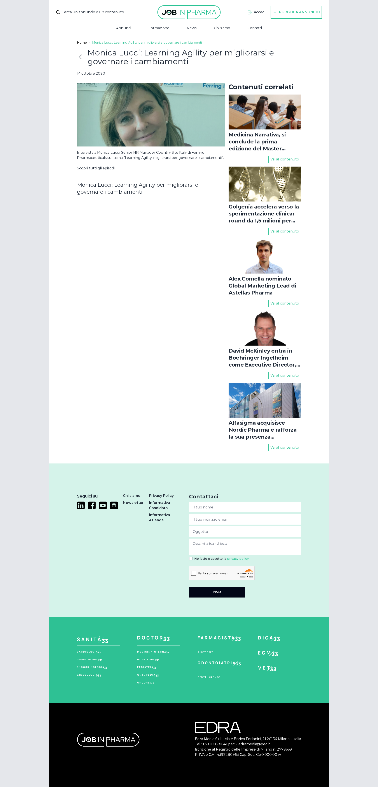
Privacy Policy (161, 496)
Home (82, 43)
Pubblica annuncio (299, 12)
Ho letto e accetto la (221, 559)
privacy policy (238, 559)
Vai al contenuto (284, 159)
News (191, 28)
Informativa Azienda (159, 517)
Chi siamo (222, 28)
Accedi (259, 12)
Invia (217, 592)
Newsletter (133, 503)
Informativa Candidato (159, 505)
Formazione (159, 28)
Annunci (123, 28)
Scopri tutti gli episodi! (96, 168)
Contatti (255, 28)
